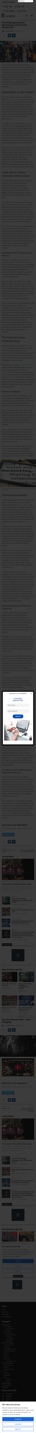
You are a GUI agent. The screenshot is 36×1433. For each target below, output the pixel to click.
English (22, 1)
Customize (18, 1424)
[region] (18, 1417)
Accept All (18, 1419)
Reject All (18, 1429)
